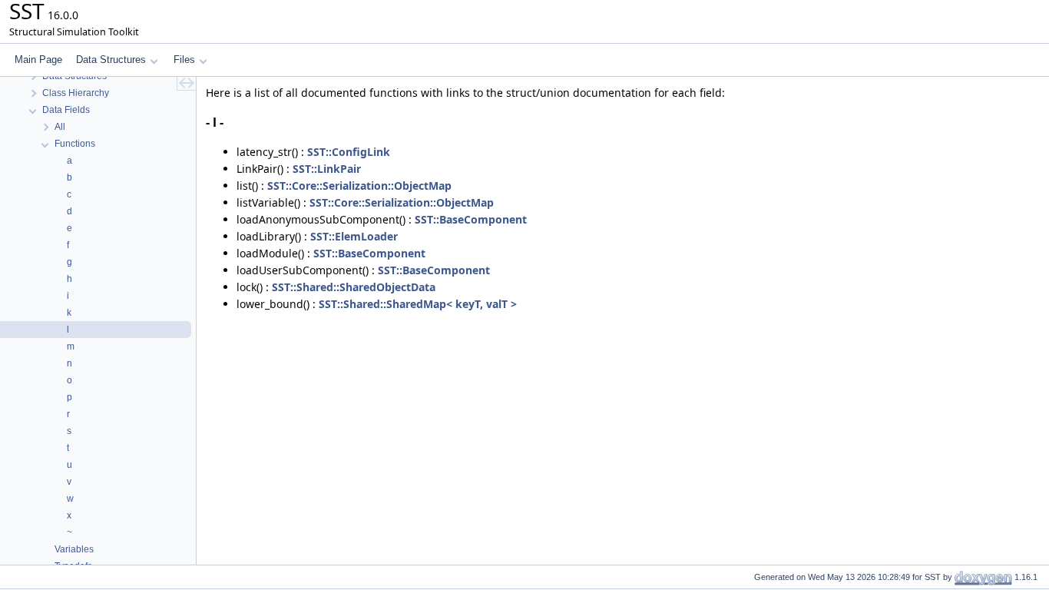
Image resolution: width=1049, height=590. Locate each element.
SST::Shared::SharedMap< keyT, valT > (418, 304)
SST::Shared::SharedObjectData (353, 287)
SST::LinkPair (327, 168)
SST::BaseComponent (471, 219)
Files (184, 59)
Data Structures (111, 59)
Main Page (38, 59)
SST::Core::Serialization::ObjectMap (359, 185)
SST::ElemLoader (354, 236)
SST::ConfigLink (348, 151)
